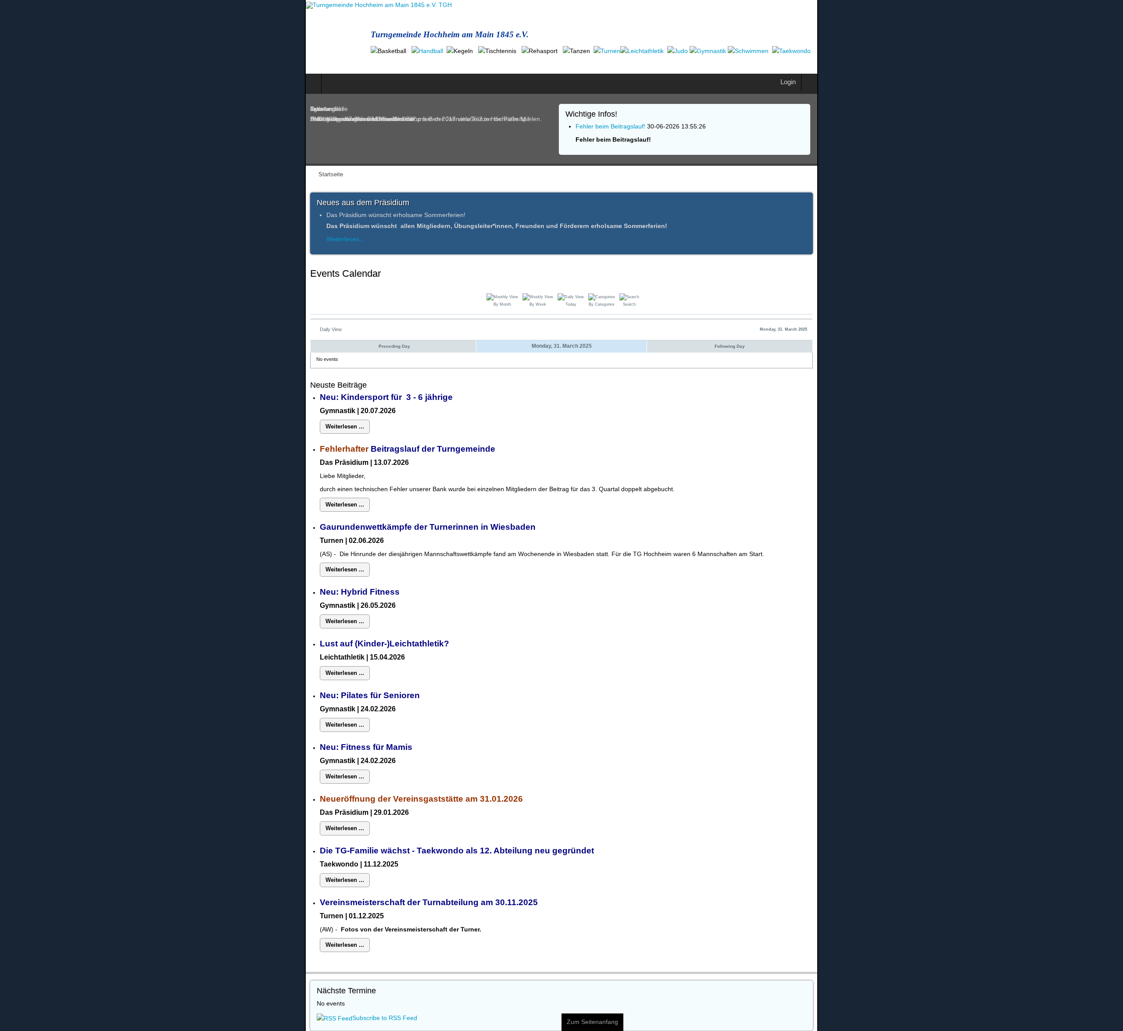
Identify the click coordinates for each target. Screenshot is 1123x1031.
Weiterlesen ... (42, 416)
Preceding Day (190, 335)
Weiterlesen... (40, 228)
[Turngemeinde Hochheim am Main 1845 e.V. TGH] (74, 5)
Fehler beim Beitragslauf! (610, 115)
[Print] (1115, 264)
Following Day (934, 335)
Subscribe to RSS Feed (79, 1007)
